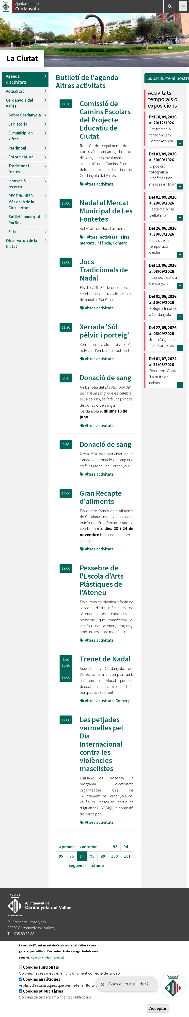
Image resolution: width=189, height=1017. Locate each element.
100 (114, 856)
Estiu (12, 231)
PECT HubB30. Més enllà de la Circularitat (21, 201)
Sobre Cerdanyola (24, 115)
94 (126, 846)
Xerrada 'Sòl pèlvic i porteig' (104, 330)
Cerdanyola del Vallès (19, 103)
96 (71, 856)
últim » (98, 865)
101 (127, 856)
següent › (77, 865)
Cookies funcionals (41, 967)
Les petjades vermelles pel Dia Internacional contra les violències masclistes (101, 744)
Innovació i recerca (18, 183)
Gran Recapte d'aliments (101, 497)
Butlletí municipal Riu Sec (24, 219)
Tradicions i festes (18, 168)
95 (61, 856)
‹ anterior (88, 846)
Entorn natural (21, 157)
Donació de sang (105, 377)
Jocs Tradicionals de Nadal (104, 269)
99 (103, 856)
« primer (66, 846)
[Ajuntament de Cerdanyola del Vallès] (6, 5)
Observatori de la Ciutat (21, 243)
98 (92, 856)
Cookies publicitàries (43, 991)
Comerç (120, 243)
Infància (103, 243)
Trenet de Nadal (105, 658)
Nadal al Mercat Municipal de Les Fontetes (106, 211)
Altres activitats (81, 85)
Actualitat (15, 91)
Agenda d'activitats (16, 79)
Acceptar (158, 1008)
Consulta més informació (47, 957)
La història (17, 124)
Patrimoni (17, 148)
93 (115, 846)
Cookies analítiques (41, 979)
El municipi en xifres (20, 136)
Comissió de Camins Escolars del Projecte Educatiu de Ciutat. (105, 120)
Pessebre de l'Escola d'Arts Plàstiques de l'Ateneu (102, 580)
